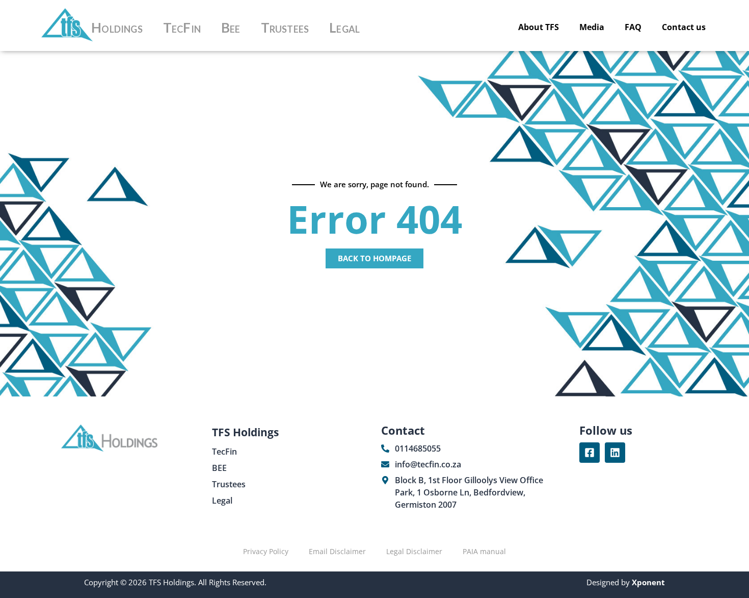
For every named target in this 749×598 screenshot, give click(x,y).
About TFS (538, 27)
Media (591, 27)
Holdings (117, 27)
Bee (230, 27)
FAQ (633, 27)
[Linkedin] (615, 452)
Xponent (647, 582)
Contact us (684, 27)
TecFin (182, 27)
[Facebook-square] (589, 452)
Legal (344, 27)
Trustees (285, 27)
